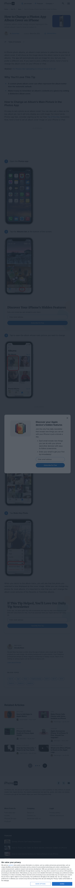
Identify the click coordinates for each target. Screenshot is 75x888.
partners (11, 865)
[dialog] (37, 873)
